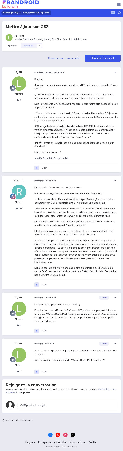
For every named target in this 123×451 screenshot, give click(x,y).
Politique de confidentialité (52, 442)
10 (20, 100)
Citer (44, 167)
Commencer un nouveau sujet (64, 58)
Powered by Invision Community (61, 446)
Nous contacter (78, 442)
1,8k (20, 208)
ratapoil (18, 180)
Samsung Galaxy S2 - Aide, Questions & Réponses (60, 39)
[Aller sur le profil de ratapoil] (19, 192)
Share (13, 45)
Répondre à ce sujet (102, 58)
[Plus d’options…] (115, 72)
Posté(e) (45, 72)
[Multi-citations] (36, 168)
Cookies (93, 442)
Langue (29, 442)
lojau (22, 35)
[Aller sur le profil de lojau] (9, 37)
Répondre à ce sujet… (35, 405)
